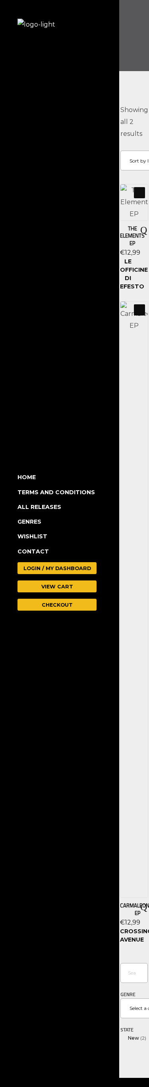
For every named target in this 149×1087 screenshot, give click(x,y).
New (133, 1038)
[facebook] (28, 1059)
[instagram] (52, 1059)
